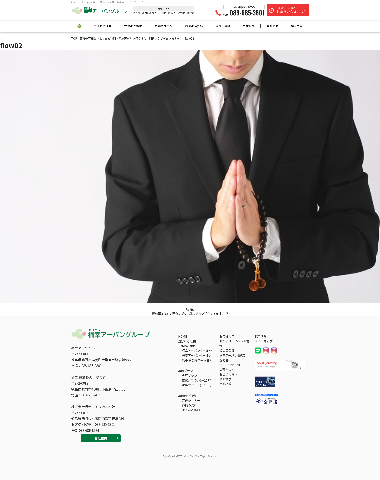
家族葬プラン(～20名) (196, 380)
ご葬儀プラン (164, 26)
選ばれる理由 (102, 26)
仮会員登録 (226, 350)
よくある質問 (191, 410)
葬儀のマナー (191, 400)
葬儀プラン (185, 371)
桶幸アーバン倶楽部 (232, 355)
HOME (182, 336)
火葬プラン (189, 375)
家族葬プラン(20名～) (196, 385)
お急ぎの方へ (228, 374)
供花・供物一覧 (229, 365)
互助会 (223, 360)
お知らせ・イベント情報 (234, 343)
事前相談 (249, 26)
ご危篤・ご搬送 (291, 10)
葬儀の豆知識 (194, 26)
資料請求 (225, 379)
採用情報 (297, 26)
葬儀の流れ (189, 405)
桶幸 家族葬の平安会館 (197, 360)
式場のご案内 (133, 26)
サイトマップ (264, 341)
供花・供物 (223, 26)
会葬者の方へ (228, 369)
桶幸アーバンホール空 (197, 350)
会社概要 (272, 26)
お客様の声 (226, 336)
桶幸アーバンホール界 (197, 355)
